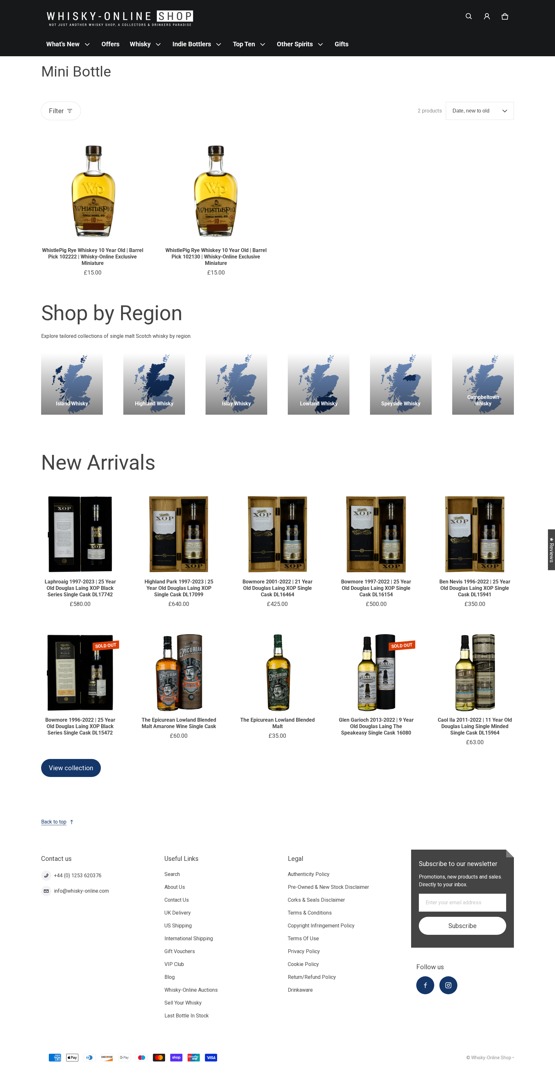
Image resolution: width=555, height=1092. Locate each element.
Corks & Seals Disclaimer (316, 900)
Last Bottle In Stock (186, 1016)
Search (172, 874)
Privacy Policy (304, 951)
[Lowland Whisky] (318, 384)
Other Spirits (295, 44)
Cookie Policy (303, 964)
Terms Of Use (303, 938)
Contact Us (176, 900)
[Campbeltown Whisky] (483, 384)
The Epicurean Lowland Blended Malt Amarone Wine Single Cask (179, 723)
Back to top (53, 822)
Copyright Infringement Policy (321, 926)
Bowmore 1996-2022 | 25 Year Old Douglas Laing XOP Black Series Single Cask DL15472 (80, 726)
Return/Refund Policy (312, 977)
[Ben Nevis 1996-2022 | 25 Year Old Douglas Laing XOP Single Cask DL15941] (475, 534)
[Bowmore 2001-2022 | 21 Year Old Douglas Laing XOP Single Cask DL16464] (277, 534)
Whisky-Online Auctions (191, 990)
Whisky (140, 44)
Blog (169, 977)
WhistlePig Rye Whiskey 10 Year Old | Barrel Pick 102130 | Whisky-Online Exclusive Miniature (216, 256)
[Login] (487, 16)
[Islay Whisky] (236, 384)
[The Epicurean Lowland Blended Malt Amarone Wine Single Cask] (179, 673)
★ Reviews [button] (552, 549)
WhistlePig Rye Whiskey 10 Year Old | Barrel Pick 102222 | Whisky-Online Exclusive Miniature (92, 256)
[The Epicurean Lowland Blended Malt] (277, 673)
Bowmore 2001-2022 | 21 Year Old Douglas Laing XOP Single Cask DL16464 (277, 588)
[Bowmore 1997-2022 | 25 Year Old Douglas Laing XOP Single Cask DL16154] (376, 534)
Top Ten (244, 44)
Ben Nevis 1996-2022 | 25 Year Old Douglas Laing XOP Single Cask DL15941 (474, 588)
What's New (63, 44)
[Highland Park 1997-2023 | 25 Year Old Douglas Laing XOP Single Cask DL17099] (179, 534)
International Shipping (188, 938)
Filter (56, 111)
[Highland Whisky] (154, 384)
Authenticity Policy (309, 874)
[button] (469, 16)
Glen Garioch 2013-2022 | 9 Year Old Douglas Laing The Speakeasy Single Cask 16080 (376, 726)
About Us (174, 887)
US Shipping (178, 926)
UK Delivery (177, 913)
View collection (71, 768)
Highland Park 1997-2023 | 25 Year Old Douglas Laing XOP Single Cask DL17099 (179, 588)
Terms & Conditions (310, 913)
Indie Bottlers (191, 44)
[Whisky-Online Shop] (120, 16)
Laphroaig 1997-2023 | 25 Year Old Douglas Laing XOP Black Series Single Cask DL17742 (80, 588)
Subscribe (462, 926)
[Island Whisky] (72, 384)
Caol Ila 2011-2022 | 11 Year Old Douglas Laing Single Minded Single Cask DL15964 (475, 726)
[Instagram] (448, 985)
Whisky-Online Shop (491, 1057)
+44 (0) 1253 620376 (77, 875)
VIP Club (174, 964)
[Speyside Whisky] (401, 384)
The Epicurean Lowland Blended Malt (277, 723)
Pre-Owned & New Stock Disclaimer (328, 887)
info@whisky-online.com (81, 891)
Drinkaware (300, 990)
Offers (110, 44)
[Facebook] (425, 985)
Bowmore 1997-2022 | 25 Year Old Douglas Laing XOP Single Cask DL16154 (376, 588)
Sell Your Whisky (183, 1003)
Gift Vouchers (179, 951)
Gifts (341, 44)
